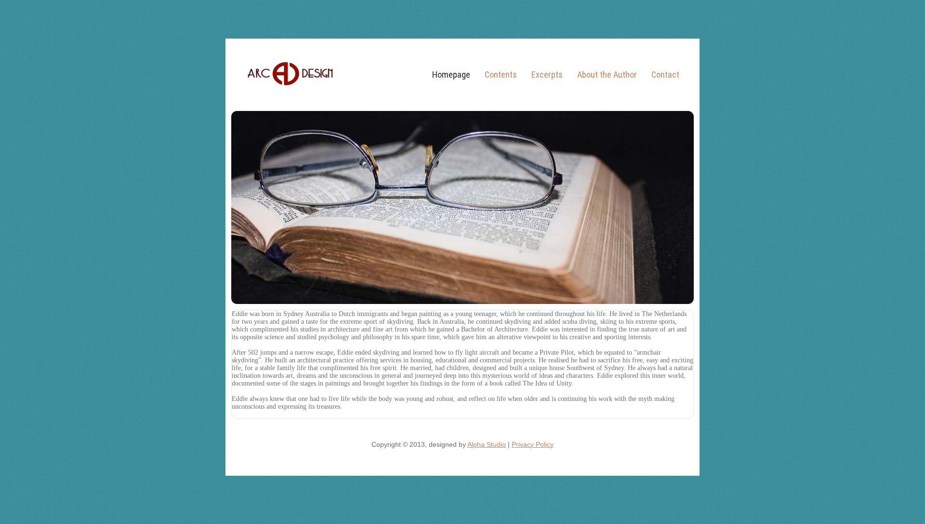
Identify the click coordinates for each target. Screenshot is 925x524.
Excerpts (547, 74)
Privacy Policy (533, 444)
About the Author (607, 74)
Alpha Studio (486, 444)
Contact (665, 74)
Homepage (451, 74)
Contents (501, 74)
